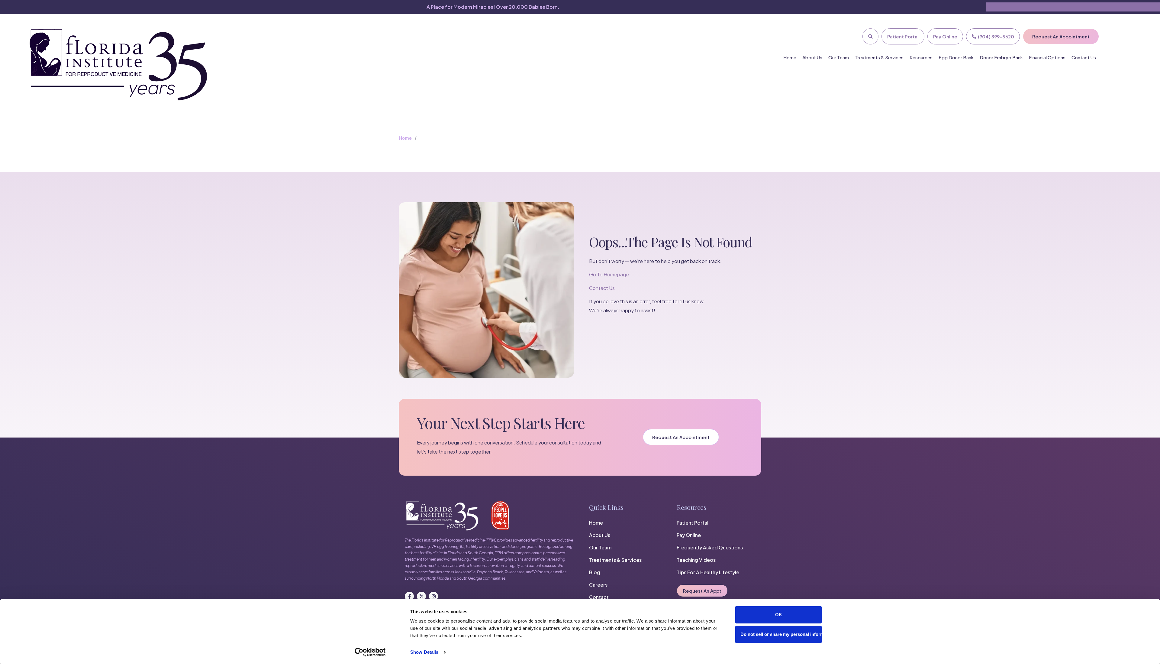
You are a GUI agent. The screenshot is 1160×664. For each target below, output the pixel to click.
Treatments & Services (879, 57)
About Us (812, 57)
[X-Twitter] (421, 596)
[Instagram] (433, 596)
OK (778, 614)
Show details (424, 652)
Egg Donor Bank (956, 57)
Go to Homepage (609, 274)
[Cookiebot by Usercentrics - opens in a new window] (370, 652)
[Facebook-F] (409, 596)
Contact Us (1083, 57)
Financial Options (1047, 57)
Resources (921, 57)
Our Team (838, 57)
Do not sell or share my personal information (781, 634)
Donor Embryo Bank (1001, 57)
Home (789, 57)
